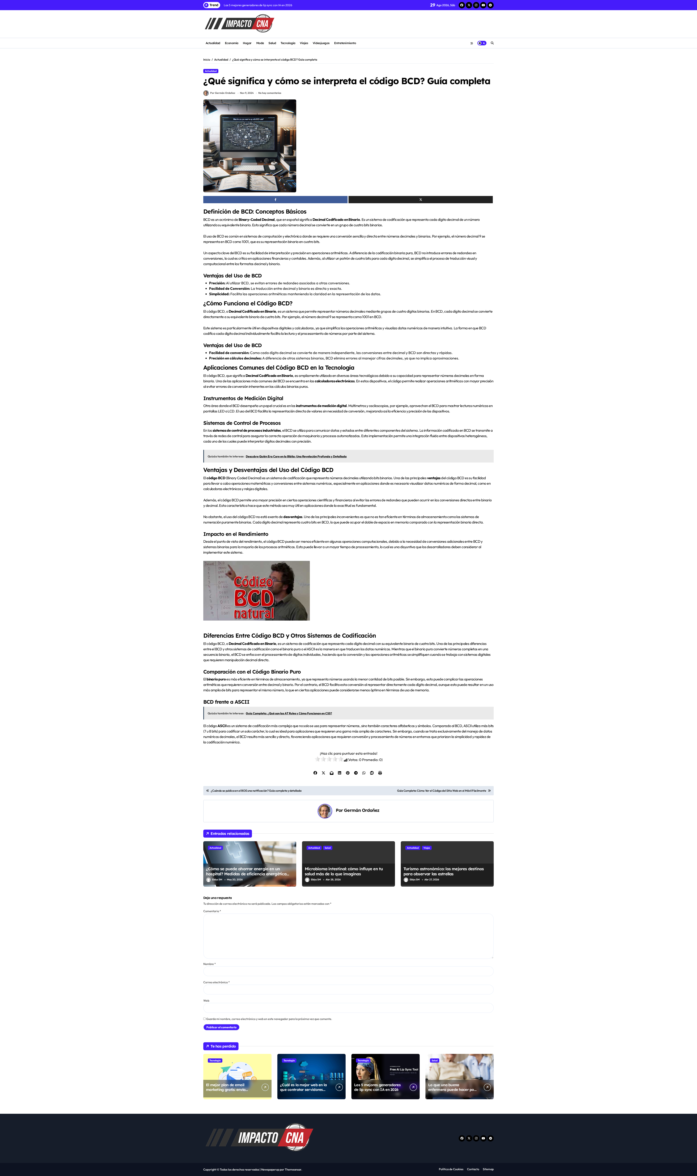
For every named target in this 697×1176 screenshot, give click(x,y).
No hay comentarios (269, 93)
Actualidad (213, 43)
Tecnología (288, 43)
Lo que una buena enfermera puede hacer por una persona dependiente (452, 1090)
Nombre (209, 964)
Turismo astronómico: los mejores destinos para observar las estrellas (443, 871)
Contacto (473, 1169)
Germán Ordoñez (361, 810)
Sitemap (488, 1169)
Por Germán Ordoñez (222, 93)
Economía (231, 43)
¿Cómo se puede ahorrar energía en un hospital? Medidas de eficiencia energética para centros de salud (246, 874)
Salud (272, 43)
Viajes (304, 43)
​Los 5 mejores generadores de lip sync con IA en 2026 (377, 1087)
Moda (260, 43)
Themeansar (293, 1169)
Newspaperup (270, 1169)
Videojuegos (321, 43)
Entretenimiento (345, 43)
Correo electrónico (216, 982)
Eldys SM (217, 879)
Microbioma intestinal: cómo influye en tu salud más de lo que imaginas (344, 871)
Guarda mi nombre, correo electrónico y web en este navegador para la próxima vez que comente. (269, 1019)
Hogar (247, 43)
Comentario (212, 911)
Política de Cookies (451, 1169)
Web (206, 1000)
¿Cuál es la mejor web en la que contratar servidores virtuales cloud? (303, 1090)
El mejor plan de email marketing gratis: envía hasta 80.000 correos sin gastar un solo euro (227, 1092)
